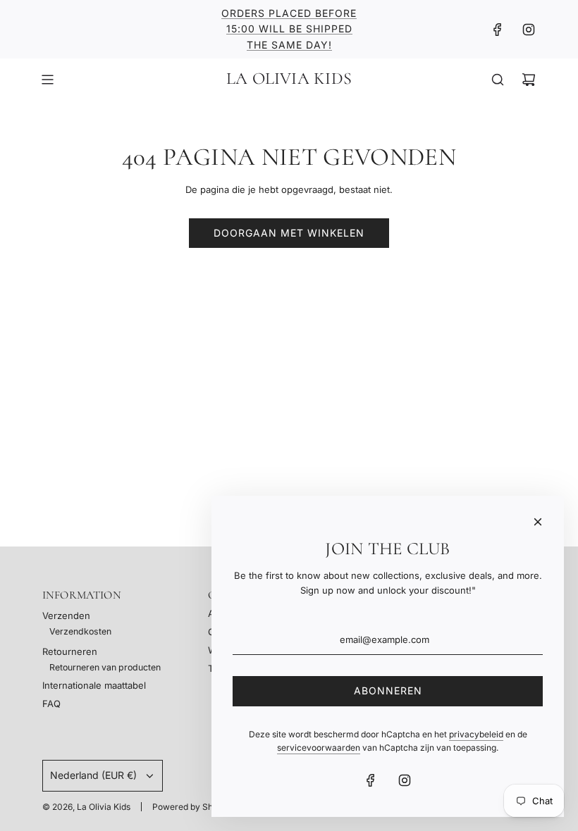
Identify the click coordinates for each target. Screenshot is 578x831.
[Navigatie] (47, 79)
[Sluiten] (537, 521)
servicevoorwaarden (318, 747)
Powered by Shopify (192, 806)
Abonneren (388, 690)
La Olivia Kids (289, 79)
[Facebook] (497, 30)
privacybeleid (476, 734)
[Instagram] (528, 30)
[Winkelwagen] (528, 79)
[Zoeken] (497, 79)
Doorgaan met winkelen (289, 233)
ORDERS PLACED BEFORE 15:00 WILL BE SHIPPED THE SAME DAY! (289, 29)
